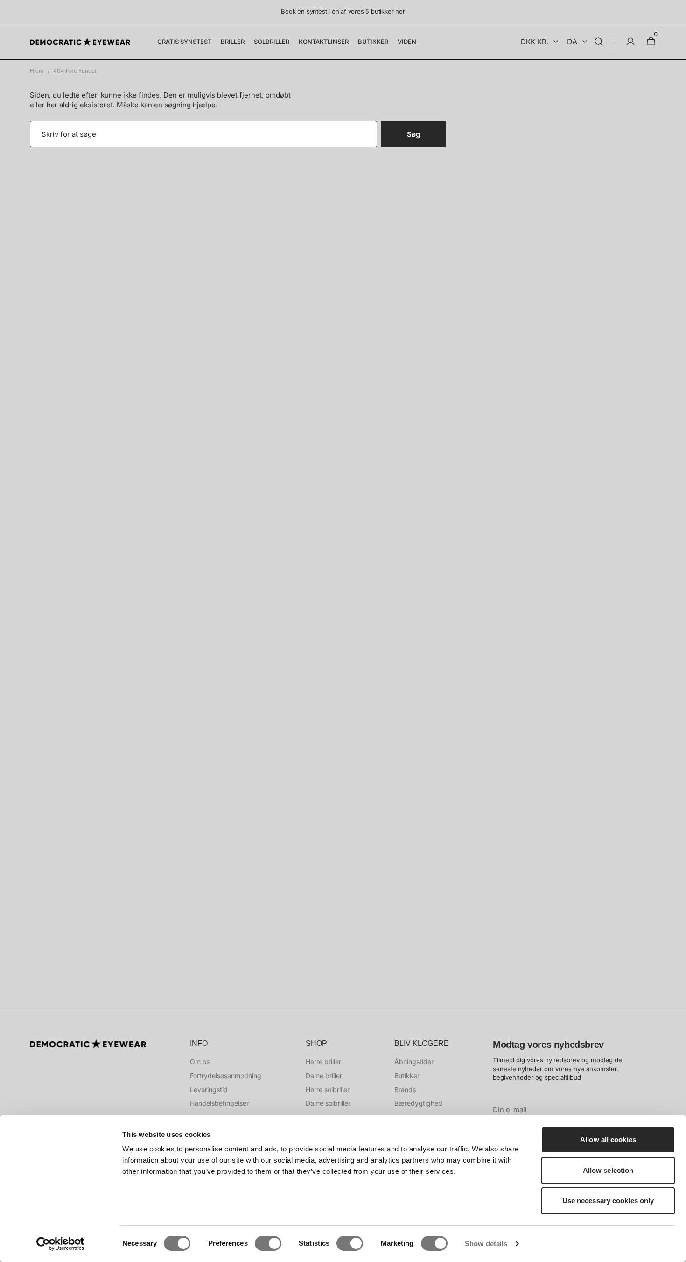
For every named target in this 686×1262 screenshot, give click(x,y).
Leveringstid (209, 1090)
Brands (405, 1090)
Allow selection (608, 1170)
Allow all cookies (608, 1139)
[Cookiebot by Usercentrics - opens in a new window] (60, 1244)
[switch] (268, 1243)
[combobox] (203, 134)
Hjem (37, 70)
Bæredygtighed (418, 1103)
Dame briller (324, 1076)
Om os (200, 1062)
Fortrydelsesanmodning (225, 1076)
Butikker (407, 1076)
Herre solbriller (328, 1090)
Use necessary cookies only (608, 1201)
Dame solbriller (328, 1103)
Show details (486, 1244)
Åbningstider (414, 1062)
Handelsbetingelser (219, 1103)
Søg (413, 134)
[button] (598, 41)
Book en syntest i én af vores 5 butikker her (343, 11)
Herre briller (323, 1062)
